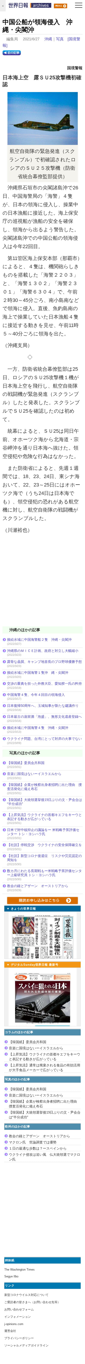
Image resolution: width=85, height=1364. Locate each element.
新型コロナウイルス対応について (26, 1295)
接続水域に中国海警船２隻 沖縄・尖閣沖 (39, 639)
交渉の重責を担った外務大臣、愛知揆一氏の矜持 (44, 683)
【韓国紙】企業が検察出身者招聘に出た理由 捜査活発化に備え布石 (44, 787)
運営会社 (10, 1331)
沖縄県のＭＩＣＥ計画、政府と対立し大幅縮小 (42, 651)
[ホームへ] (30, 6)
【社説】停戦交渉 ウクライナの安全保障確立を (44, 845)
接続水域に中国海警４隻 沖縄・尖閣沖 (37, 728)
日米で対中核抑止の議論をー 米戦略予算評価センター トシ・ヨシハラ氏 (43, 832)
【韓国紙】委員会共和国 (25, 763)
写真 (60, 39)
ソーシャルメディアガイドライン (26, 1345)
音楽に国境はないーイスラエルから (34, 774)
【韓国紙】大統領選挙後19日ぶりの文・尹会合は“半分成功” (44, 802)
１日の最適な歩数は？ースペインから (38, 1148)
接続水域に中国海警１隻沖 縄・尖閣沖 (37, 672)
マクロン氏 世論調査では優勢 (32, 1142)
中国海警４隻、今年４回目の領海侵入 (36, 695)
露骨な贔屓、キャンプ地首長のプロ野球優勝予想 (44, 662)
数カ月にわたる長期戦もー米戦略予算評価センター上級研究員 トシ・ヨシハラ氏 (44, 873)
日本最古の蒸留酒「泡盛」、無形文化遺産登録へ (44, 716)
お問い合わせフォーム (19, 1309)
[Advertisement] (42, 583)
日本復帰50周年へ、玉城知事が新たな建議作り (43, 706)
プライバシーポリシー (19, 1338)
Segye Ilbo (11, 1276)
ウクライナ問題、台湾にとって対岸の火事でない (44, 739)
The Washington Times (19, 1269)
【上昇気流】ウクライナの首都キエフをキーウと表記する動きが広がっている (44, 817)
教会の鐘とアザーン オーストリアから (37, 886)
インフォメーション (17, 1316)
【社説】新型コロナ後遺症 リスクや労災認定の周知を (44, 858)
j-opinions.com (13, 1324)
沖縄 (48, 39)
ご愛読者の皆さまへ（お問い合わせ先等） (32, 1302)
